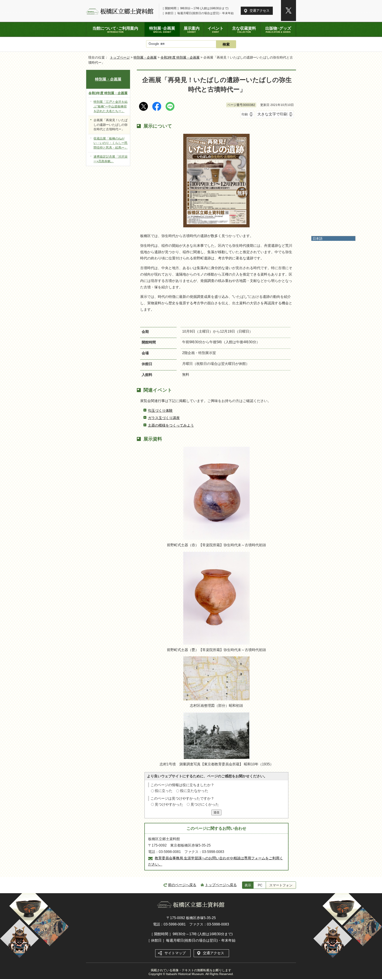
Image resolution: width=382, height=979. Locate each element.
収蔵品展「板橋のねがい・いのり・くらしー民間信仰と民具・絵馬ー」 (111, 143)
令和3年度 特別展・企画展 (180, 57)
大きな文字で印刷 (272, 114)
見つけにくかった (205, 804)
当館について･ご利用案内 (115, 29)
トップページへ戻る (221, 885)
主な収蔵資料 (244, 29)
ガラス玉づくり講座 (164, 418)
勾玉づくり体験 (160, 410)
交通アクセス (259, 10)
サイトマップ (175, 953)
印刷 (245, 114)
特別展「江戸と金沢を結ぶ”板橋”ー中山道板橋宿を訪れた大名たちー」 (111, 106)
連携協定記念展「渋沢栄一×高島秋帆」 (111, 159)
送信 (216, 812)
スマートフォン (280, 885)
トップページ (120, 57)
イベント (215, 29)
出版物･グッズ (278, 29)
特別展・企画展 (145, 57)
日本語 (318, 238)
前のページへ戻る (182, 885)
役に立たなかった (194, 791)
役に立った (163, 791)
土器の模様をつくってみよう (171, 425)
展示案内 (192, 29)
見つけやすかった (169, 804)
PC (260, 885)
